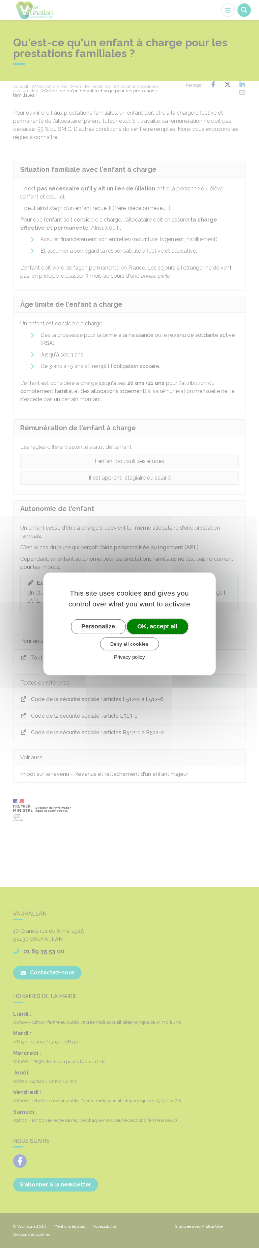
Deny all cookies (129, 643)
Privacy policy (129, 657)
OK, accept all (157, 626)
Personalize (98, 626)
